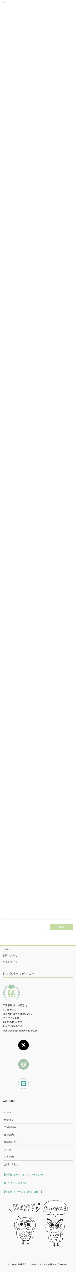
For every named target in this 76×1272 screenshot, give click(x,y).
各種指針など (11, 1142)
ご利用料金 (10, 1127)
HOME (6, 948)
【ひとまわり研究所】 (15, 1183)
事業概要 (9, 1119)
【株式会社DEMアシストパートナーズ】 (25, 1174)
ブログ (7, 1149)
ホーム (7, 1112)
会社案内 (9, 1134)
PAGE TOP (70, 1230)
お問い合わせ (10, 955)
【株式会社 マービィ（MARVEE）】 (23, 1191)
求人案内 (9, 1156)
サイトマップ (10, 961)
